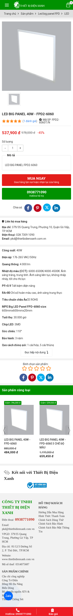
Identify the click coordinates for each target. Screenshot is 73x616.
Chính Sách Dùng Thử (51, 520)
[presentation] (4, 430)
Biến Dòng (8, 588)
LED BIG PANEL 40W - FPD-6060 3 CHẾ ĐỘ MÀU (53, 443)
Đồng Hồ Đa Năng (12, 584)
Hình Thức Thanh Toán (52, 516)
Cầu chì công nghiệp (13, 576)
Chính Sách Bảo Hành (51, 523)
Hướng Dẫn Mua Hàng (51, 512)
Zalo (8, 596)
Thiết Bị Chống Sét (12, 599)
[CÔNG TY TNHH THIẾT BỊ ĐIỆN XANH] (29, 5)
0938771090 (36, 193)
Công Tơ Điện (10, 580)
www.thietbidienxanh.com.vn (18, 559)
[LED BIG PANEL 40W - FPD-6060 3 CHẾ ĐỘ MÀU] (54, 418)
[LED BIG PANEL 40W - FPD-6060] (19, 418)
